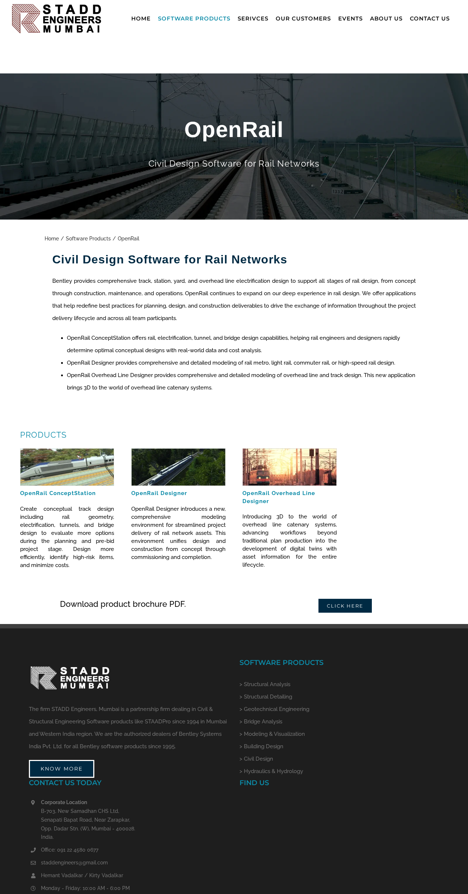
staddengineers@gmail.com (74, 863)
